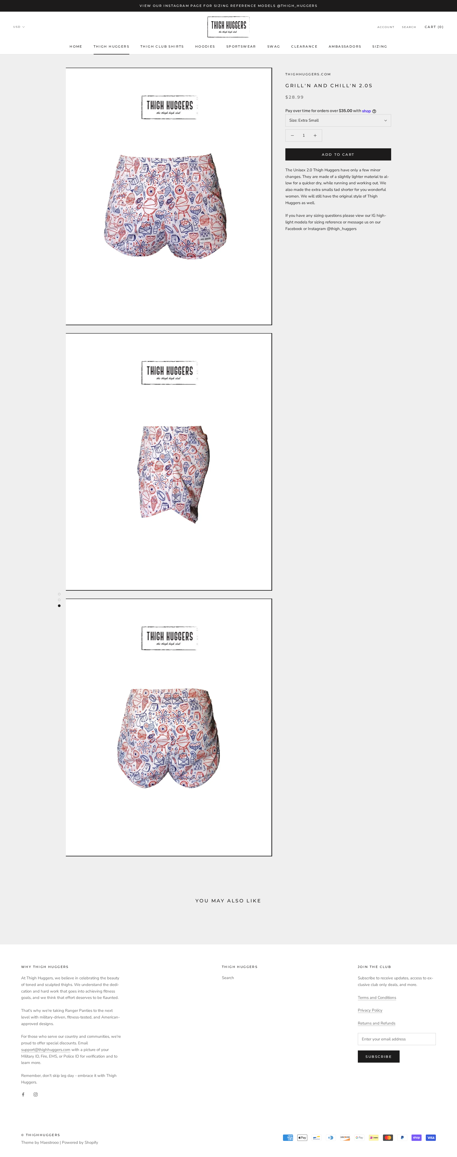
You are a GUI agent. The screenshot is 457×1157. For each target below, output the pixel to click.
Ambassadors (345, 46)
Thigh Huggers (111, 46)
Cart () (434, 27)
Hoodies (205, 46)
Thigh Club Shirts (162, 46)
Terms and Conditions (377, 997)
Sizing (379, 46)
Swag (273, 46)
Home (76, 46)
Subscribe (378, 1056)
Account (386, 27)
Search (409, 27)
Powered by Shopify (80, 1142)
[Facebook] (23, 1094)
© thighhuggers (40, 1135)
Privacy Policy (370, 1010)
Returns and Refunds (376, 1023)
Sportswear (241, 46)
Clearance (304, 46)
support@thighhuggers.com (45, 1049)
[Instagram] (36, 1094)
